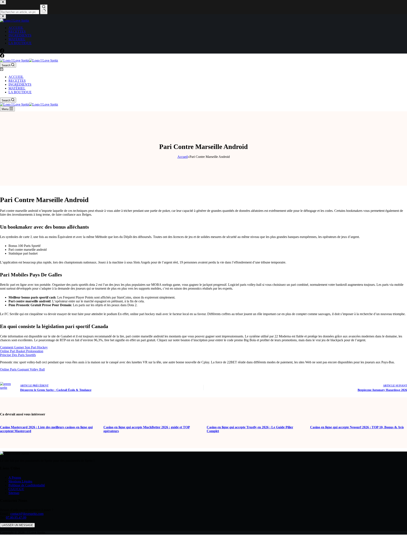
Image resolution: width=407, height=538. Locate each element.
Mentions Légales (20, 481)
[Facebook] (2, 56)
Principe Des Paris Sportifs (18, 355)
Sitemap (13, 493)
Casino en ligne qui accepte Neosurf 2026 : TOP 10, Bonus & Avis (357, 427)
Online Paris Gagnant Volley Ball (22, 369)
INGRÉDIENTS (19, 84)
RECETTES (17, 80)
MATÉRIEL (16, 88)
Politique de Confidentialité (26, 485)
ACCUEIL (16, 77)
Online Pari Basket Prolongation (21, 351)
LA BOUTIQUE (20, 92)
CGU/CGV (16, 489)
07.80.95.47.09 (16, 517)
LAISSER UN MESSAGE (17, 525)
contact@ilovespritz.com (26, 513)
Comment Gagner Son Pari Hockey (24, 347)
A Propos (14, 477)
